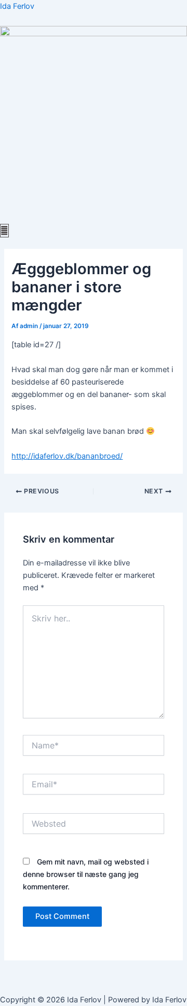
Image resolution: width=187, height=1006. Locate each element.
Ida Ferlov (17, 6)
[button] (93, 218)
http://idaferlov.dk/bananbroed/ (67, 456)
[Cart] (4, 230)
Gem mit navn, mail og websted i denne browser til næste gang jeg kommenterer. (86, 874)
